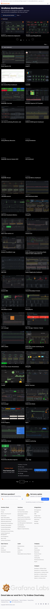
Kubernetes (36, 519)
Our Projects (3, 546)
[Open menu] (48, 3)
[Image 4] (29, 40)
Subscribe (45, 499)
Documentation (21, 546)
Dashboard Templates (5, 551)
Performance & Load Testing (7, 531)
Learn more (40, 1)
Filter (45, 44)
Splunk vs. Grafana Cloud (39, 578)
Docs (18, 15)
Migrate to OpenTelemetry (23, 528)
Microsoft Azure (37, 517)
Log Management (21, 526)
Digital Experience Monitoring (24, 519)
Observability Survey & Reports (24, 553)
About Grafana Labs (38, 546)
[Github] (43, 603)
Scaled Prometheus (22, 521)
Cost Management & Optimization (25, 522)
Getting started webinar (8, 15)
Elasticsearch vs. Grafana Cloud (41, 572)
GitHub (2, 548)
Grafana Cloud (33, 595)
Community (20, 550)
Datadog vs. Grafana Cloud (40, 568)
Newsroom (36, 551)
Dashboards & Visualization (7, 523)
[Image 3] (26, 40)
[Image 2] (23, 40)
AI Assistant (3, 515)
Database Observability (6, 525)
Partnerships (37, 550)
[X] (38, 603)
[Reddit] (48, 603)
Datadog (36, 521)
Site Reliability (21, 524)
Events (19, 551)
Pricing (2, 511)
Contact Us (36, 555)
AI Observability (21, 509)
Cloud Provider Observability (24, 517)
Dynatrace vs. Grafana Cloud (40, 570)
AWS (35, 513)
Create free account (40, 470)
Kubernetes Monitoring (6, 521)
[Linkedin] (41, 603)
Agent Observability (5, 517)
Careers (36, 548)
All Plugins (36, 511)
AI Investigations (4, 536)
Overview (3, 509)
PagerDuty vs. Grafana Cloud (40, 576)
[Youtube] (46, 603)
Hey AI (35, 561)
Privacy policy (40, 502)
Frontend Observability (6, 527)
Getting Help (37, 557)
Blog (19, 548)
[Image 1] (21, 40)
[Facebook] (36, 603)
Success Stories (37, 553)
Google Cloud (37, 515)
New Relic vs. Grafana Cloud (40, 574)
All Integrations (37, 509)
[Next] (32, 39)
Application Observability (6, 519)
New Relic (36, 523)
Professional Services (39, 559)
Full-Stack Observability (23, 511)
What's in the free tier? (6, 513)
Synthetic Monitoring (5, 529)
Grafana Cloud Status (5, 540)
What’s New (3, 538)
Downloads (3, 550)
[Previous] (17, 39)
